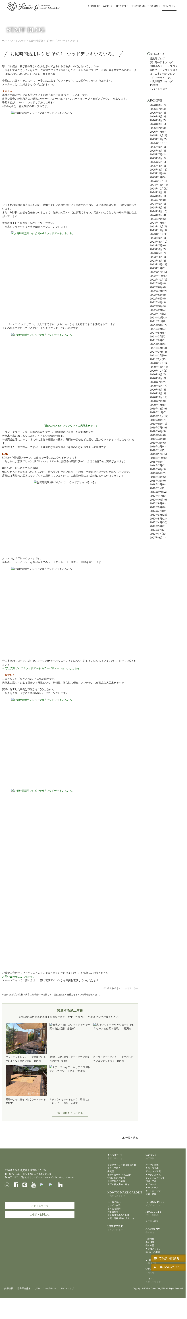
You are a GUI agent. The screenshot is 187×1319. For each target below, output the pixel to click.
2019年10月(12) (159, 416)
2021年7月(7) (157, 336)
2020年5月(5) (158, 389)
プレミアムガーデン (155, 1177)
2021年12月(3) (158, 317)
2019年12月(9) (158, 408)
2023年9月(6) (158, 237)
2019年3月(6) (158, 442)
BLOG (153, 1280)
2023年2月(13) (158, 264)
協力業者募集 (23, 1288)
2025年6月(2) (158, 158)
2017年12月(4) (158, 491)
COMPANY (169, 6)
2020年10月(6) (158, 370)
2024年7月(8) (158, 199)
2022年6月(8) (158, 294)
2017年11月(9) (158, 495)
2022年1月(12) (158, 313)
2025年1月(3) (158, 177)
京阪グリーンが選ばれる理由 (121, 1164)
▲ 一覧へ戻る (130, 1137)
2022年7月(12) (158, 290)
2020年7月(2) (158, 381)
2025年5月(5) (158, 161)
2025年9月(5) (158, 146)
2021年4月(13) (158, 347)
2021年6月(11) (158, 340)
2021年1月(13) (158, 359)
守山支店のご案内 (116, 1177)
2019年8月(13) (158, 423)
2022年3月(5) (158, 306)
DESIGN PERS (155, 1204)
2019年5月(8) (158, 435)
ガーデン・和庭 (153, 1171)
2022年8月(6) (158, 287)
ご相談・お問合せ (40, 1214)
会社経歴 (150, 1245)
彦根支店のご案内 (116, 1181)
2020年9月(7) (158, 374)
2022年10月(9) (158, 279)
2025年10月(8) (158, 143)
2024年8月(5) (158, 196)
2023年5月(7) (158, 253)
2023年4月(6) (158, 256)
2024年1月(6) (158, 222)
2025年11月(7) (158, 139)
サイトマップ (67, 1288)
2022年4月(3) (158, 302)
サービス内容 (113, 1205)
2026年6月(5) (158, 112)
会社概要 (150, 1242)
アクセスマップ (40, 1205)
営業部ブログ (157, 58)
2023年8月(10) (158, 241)
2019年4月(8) (158, 438)
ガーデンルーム (66, 1177)
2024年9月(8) (158, 192)
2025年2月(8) (158, 173)
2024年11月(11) (159, 184)
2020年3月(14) (158, 397)
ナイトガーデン (153, 1190)
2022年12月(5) (158, 271)
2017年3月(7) (157, 526)
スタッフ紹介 (113, 1168)
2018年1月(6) (157, 488)
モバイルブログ (158, 88)
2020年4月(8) (158, 393)
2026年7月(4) (158, 108)
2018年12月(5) (158, 454)
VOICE (151, 1261)
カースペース (152, 1187)
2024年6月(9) (158, 203)
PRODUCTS (153, 1213)
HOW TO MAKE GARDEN (145, 6)
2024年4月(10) (158, 211)
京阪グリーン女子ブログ (164, 69)
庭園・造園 (151, 1194)
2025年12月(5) (158, 135)
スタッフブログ (18, 40)
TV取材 (154, 85)
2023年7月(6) (158, 245)
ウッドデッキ (50, 1177)
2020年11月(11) (159, 366)
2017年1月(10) (158, 533)
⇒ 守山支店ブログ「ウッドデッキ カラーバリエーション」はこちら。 (42, 668)
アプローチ (151, 1184)
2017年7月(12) (158, 510)
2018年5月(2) (158, 473)
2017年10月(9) (158, 499)
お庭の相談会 (113, 1211)
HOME (5, 40)
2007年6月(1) (158, 537)
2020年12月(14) (159, 363)
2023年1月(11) (158, 268)
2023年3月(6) (158, 260)
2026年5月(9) (158, 116)
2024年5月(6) (158, 207)
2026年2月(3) (158, 127)
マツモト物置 (152, 1221)
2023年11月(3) (158, 230)
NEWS (150, 1271)
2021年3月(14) (158, 351)
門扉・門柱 (151, 1181)
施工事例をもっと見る (70, 1112)
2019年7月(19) (158, 427)
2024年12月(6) (158, 180)
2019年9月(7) (158, 419)
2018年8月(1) (157, 461)
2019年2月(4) (158, 446)
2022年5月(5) (158, 298)
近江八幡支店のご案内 (118, 1184)
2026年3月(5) (158, 124)
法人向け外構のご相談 (118, 1215)
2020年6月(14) (158, 385)
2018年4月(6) (158, 476)
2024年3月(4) (158, 215)
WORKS (107, 6)
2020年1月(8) (158, 404)
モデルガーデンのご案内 (119, 1174)
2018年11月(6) (158, 457)
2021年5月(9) (158, 344)
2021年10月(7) (158, 325)
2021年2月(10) (158, 355)
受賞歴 (110, 1171)
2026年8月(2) (158, 105)
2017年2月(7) (157, 529)
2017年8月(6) (158, 507)
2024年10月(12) (159, 188)
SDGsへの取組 (153, 1252)
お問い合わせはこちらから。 (18, 976)
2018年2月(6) (158, 484)
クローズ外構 (152, 1168)
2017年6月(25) (158, 514)
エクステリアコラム (128, 988)
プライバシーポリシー (46, 1288)
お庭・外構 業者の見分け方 (120, 1218)
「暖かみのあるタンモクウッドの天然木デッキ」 (70, 425)
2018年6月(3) (158, 469)
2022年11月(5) (158, 275)
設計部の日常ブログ (161, 62)
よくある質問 (113, 1208)
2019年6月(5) (158, 431)
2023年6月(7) (158, 249)
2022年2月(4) (158, 309)
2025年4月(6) (158, 165)
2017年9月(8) (158, 503)
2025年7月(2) (158, 154)
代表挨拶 (150, 1239)
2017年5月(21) (158, 518)
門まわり (25, 1177)
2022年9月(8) (158, 283)
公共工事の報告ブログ (162, 73)
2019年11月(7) (158, 412)
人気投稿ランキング (161, 81)
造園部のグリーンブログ (164, 66)
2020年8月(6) (158, 378)
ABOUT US (94, 6)
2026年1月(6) (158, 131)
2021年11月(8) (158, 321)
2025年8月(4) (158, 150)
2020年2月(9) (158, 400)
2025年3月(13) (158, 169)
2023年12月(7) (158, 226)
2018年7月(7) (157, 465)
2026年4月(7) (158, 120)
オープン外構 (152, 1164)
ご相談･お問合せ (168, 1258)
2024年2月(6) (158, 218)
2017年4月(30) (158, 522)
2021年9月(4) (158, 328)
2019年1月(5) (157, 450)
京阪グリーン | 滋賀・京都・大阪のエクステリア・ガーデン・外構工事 (33, 6)
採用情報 (8, 1288)
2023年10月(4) (158, 234)
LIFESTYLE (121, 6)
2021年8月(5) (158, 332)
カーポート (36, 1177)
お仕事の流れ (113, 1202)
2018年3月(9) (158, 480)
